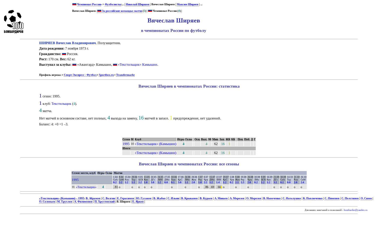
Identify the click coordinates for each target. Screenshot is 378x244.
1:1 (133, 182)
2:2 (120, 182)
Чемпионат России (89, 4)
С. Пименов (332, 198)
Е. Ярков (138, 201)
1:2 (126, 182)
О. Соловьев (47, 201)
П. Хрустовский (104, 201)
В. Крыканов (189, 198)
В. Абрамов (93, 198)
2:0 (193, 182)
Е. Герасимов (125, 198)
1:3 (242, 182)
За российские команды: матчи (121, 10)
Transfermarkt (125, 74)
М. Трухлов (64, 201)
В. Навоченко (272, 198)
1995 (126, 144)
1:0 (145, 182)
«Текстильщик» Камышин (137, 64)
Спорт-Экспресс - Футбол (80, 74)
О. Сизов (366, 198)
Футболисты (113, 4)
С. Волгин (108, 198)
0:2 (115, 182)
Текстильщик (61, 104)
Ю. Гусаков (143, 198)
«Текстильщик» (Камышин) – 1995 (61, 198)
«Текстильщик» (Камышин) (155, 144)
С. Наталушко (292, 198)
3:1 (275, 182)
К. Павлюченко (313, 198)
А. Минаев (221, 198)
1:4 (218, 182)
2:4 (302, 182)
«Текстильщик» (86, 187)
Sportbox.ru (106, 74)
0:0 (166, 182)
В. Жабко (159, 198)
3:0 (152, 182)
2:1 (237, 182)
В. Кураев (206, 198)
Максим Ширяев (187, 4)
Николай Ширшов (137, 4)
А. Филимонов (83, 201)
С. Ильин (173, 198)
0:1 (173, 182)
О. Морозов (253, 198)
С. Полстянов (350, 198)
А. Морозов (237, 198)
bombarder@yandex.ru (356, 210)
